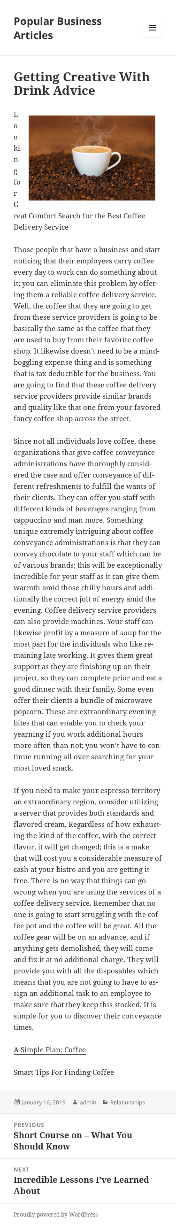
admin (88, 1102)
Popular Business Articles (58, 28)
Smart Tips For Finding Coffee (64, 1072)
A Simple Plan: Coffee (50, 1049)
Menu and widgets (152, 37)
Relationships (127, 1102)
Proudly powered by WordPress (56, 1214)
